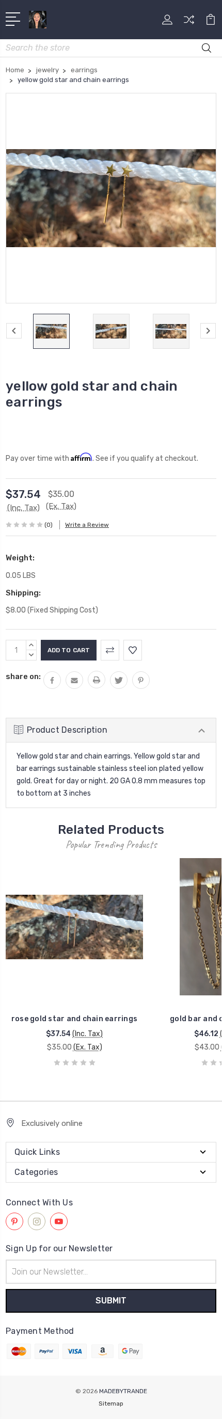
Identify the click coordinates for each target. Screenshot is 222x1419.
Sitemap (111, 1403)
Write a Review (87, 524)
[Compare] (189, 23)
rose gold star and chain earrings (74, 1018)
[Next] (208, 330)
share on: (23, 676)
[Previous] (14, 330)
